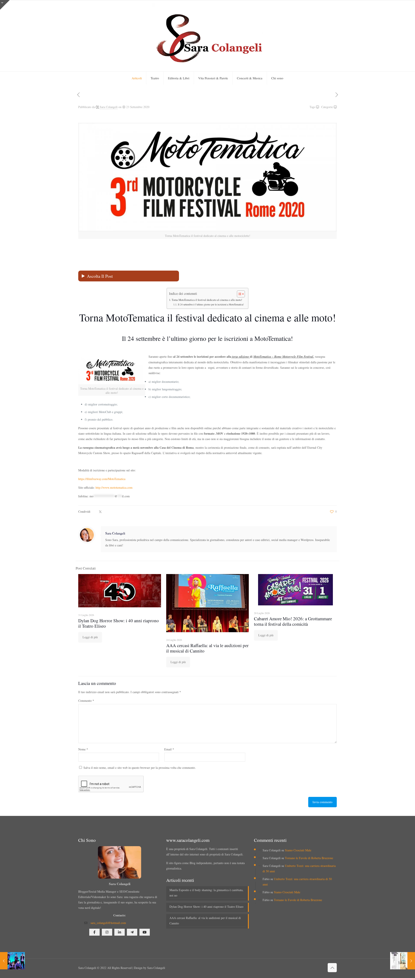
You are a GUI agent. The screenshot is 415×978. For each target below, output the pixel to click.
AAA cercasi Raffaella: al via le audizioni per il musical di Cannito (207, 648)
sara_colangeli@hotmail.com (108, 923)
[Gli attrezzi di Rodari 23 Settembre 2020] (12, 960)
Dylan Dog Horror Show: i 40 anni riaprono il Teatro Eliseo (118, 623)
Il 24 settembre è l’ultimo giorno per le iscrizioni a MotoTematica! (211, 304)
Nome (83, 749)
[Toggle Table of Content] (239, 294)
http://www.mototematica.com (113, 487)
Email (169, 749)
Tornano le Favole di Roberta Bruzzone (309, 858)
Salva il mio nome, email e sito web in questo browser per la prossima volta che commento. (139, 768)
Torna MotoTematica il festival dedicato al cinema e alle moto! (207, 300)
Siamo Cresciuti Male (298, 850)
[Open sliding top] (5, 5)
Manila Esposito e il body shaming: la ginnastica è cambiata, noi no (206, 892)
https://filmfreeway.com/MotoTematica (101, 479)
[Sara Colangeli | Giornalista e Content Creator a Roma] (207, 35)
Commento (86, 701)
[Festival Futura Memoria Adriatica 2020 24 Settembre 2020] (402, 960)
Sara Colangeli (109, 107)
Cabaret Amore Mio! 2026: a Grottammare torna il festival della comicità (293, 621)
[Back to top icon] (332, 967)
